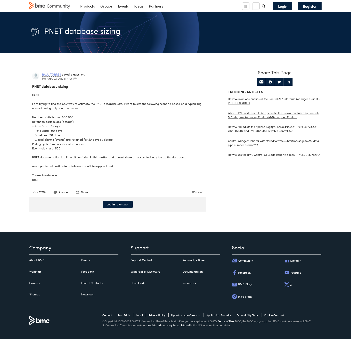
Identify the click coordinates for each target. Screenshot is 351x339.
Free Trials (124, 315)
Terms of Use (226, 321)
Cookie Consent (274, 315)
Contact (107, 315)
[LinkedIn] (288, 82)
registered (154, 325)
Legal (139, 315)
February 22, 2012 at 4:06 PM (60, 78)
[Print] (270, 82)
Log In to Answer (118, 204)
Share (84, 192)
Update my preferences (186, 315)
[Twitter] (279, 82)
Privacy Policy (157, 315)
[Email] (261, 82)
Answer (63, 192)
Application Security (218, 315)
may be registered (178, 325)
